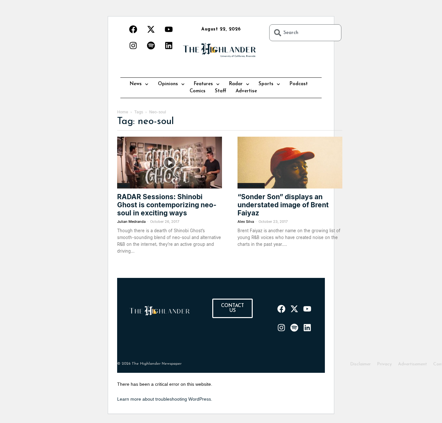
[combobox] (305, 32)
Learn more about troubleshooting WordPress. (164, 399)
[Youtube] (168, 29)
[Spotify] (151, 45)
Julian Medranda (131, 221)
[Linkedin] (168, 45)
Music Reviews (251, 186)
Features (203, 84)
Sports (266, 84)
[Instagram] (133, 45)
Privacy (384, 364)
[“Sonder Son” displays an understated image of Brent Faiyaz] (290, 163)
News (136, 84)
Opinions (168, 84)
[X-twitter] (151, 29)
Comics (197, 91)
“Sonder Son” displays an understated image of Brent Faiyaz (283, 205)
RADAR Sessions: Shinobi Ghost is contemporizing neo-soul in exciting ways (166, 205)
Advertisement (412, 364)
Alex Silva (246, 221)
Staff (220, 91)
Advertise (246, 91)
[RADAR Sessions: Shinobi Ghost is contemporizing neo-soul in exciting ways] (169, 163)
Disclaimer (360, 364)
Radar (236, 84)
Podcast (299, 84)
